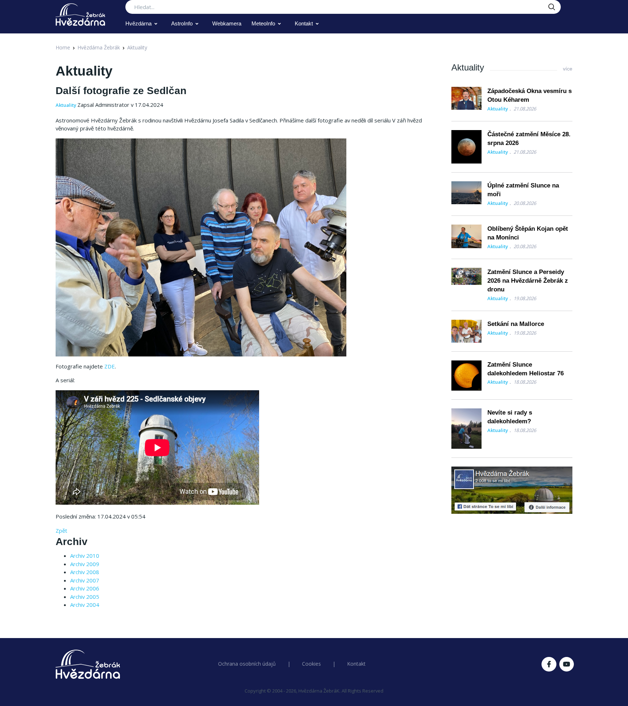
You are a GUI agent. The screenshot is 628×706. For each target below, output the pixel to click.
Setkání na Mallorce (515, 323)
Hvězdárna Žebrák (98, 47)
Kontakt (304, 23)
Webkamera (226, 23)
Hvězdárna (138, 23)
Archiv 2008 (84, 572)
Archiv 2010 (84, 555)
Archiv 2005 (84, 596)
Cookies (311, 663)
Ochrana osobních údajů (247, 663)
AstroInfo (182, 23)
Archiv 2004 (84, 604)
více (567, 69)
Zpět (61, 530)
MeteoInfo (263, 23)
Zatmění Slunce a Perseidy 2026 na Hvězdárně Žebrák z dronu (527, 281)
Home (63, 47)
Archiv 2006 (84, 588)
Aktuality (137, 47)
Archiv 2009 (84, 564)
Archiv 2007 (84, 580)
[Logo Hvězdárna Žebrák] (80, 14)
